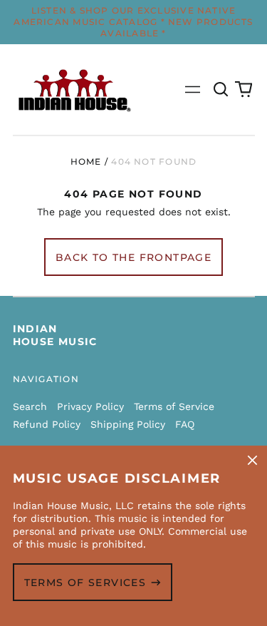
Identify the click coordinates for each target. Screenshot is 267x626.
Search (30, 406)
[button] (221, 89)
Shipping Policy (127, 424)
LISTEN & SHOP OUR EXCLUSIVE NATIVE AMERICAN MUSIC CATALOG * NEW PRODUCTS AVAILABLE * (133, 22)
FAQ (184, 424)
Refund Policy (46, 424)
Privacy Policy (90, 406)
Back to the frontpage (133, 257)
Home (86, 161)
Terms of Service (174, 406)
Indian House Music (55, 335)
